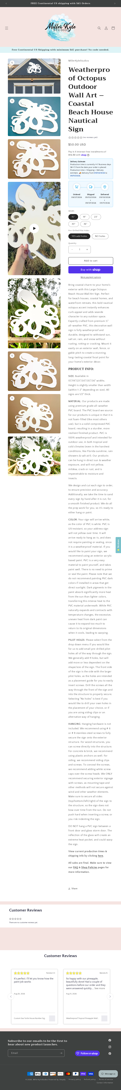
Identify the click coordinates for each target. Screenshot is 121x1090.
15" (73, 217)
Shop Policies (89, 867)
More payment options (91, 277)
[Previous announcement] (6, 3)
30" (73, 224)
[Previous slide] (11, 997)
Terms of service (106, 1079)
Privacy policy (75, 1079)
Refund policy (90, 1079)
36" (85, 224)
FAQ (75, 867)
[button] (6, 28)
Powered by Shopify (57, 1080)
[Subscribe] (61, 1053)
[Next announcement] (114, 3)
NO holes (100, 236)
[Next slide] (110, 997)
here (100, 855)
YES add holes (79, 236)
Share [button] (75, 888)
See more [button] (99, 988)
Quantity (72, 243)
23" (96, 217)
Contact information (105, 1083)
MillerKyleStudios (40, 1080)
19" (84, 217)
